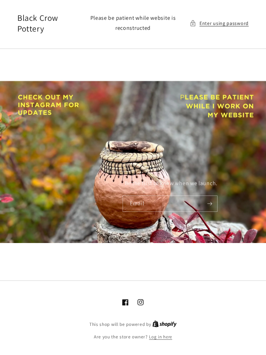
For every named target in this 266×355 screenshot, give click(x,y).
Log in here (160, 337)
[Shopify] (164, 324)
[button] (219, 23)
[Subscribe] (209, 204)
